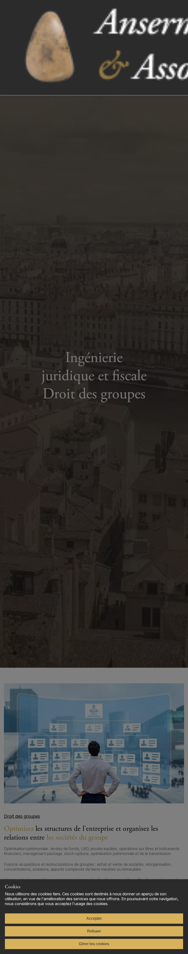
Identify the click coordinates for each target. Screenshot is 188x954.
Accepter (94, 918)
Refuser (94, 931)
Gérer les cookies (94, 944)
